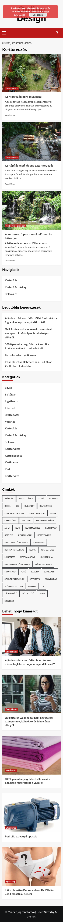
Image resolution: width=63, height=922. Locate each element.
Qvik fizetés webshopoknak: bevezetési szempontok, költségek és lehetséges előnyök (28, 333)
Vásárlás (10, 421)
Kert (7, 469)
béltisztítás (46, 506)
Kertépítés (11, 280)
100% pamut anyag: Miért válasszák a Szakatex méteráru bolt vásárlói (27, 346)
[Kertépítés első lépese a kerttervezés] (31, 141)
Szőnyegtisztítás (14, 586)
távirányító (11, 593)
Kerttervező (12, 475)
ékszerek (9, 601)
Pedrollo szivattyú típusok (20, 355)
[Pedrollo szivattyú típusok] (31, 812)
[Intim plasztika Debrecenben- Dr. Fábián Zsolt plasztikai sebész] (31, 866)
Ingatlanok (11, 401)
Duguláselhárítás (14, 513)
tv (42, 586)
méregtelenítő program (17, 564)
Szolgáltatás (12, 414)
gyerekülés (10, 520)
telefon (32, 586)
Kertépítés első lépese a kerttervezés (29, 165)
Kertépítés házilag (15, 287)
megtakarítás (27, 557)
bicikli (8, 506)
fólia (53, 513)
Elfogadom (38, 14)
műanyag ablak (43, 564)
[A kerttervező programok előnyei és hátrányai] (31, 210)
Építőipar (10, 394)
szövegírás (51, 579)
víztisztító (28, 593)
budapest (29, 506)
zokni (42, 593)
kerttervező (44, 535)
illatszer (26, 520)
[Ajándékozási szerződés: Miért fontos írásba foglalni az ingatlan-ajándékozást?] (31, 636)
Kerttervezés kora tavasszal (23, 96)
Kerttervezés (12, 88)
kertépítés (38, 542)
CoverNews (44, 911)
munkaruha (46, 557)
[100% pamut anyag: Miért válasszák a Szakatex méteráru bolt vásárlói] (31, 755)
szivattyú (35, 579)
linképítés (10, 557)
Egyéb (8, 387)
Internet (10, 408)
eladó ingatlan (37, 513)
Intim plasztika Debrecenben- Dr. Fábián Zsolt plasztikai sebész (28, 364)
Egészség (10, 882)
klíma (32, 550)
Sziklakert (11, 293)
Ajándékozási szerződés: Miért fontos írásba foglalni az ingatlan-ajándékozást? (31, 320)
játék (7, 528)
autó (41, 498)
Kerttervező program (15, 226)
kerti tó (9, 535)
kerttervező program (16, 542)
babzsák (53, 498)
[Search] (57, 32)
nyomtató (10, 572)
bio (17, 506)
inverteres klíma (45, 520)
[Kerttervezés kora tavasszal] (31, 73)
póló (23, 572)
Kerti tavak (11, 462)
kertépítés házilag (14, 550)
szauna (35, 572)
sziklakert (50, 572)
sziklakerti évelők (14, 579)
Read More (10, 115)
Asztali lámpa (26, 498)
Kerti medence (13, 455)
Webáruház (11, 770)
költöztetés (47, 550)
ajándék (9, 498)
